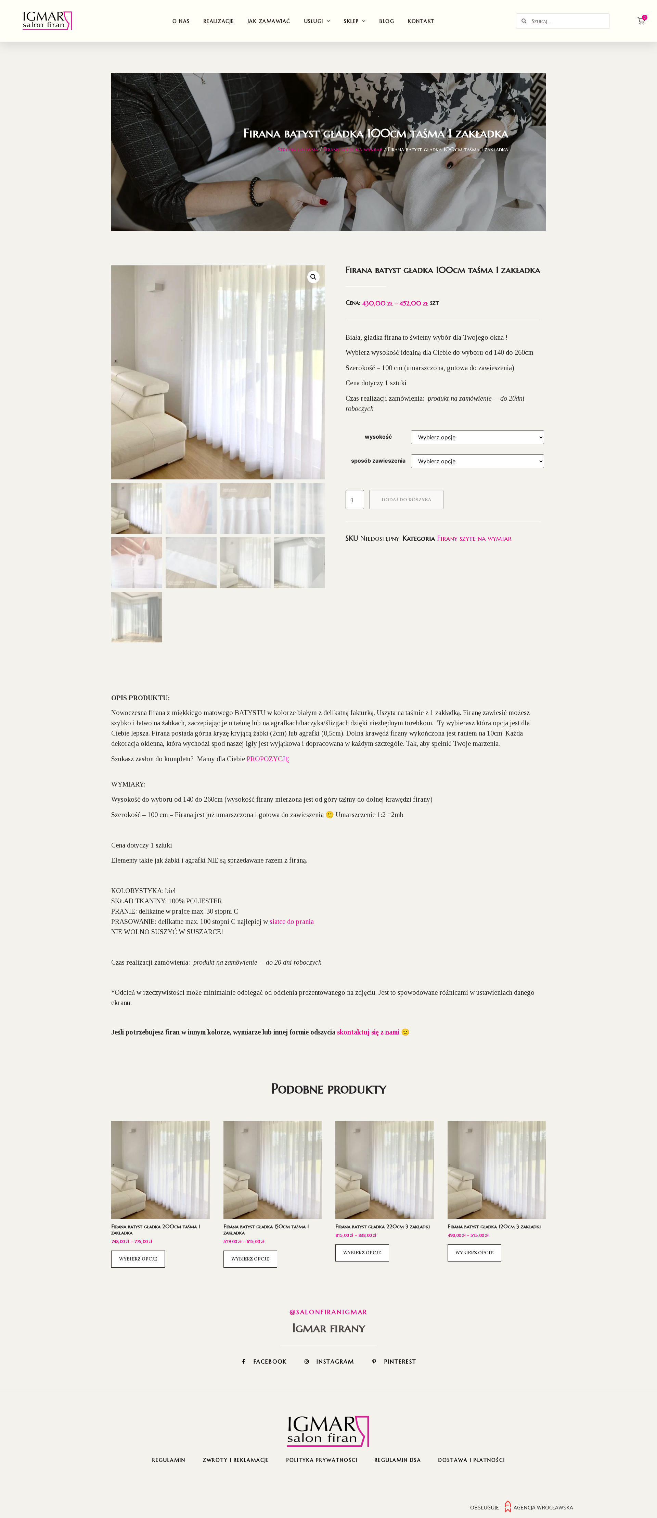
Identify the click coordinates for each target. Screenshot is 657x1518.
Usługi (313, 21)
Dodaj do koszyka (406, 500)
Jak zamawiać (269, 21)
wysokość (378, 436)
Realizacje (219, 21)
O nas (181, 21)
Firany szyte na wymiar (353, 149)
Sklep (351, 21)
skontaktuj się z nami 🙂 (373, 1032)
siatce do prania (292, 921)
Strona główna (298, 149)
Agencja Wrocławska (543, 1507)
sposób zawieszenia (378, 460)
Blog (386, 21)
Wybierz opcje (138, 1259)
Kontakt (421, 21)
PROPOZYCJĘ (268, 759)
